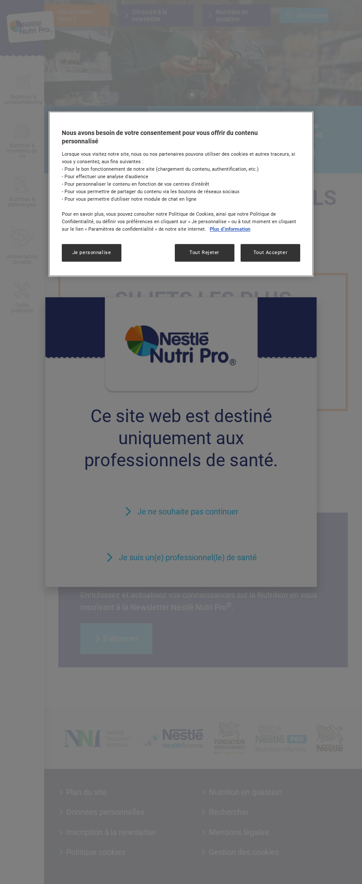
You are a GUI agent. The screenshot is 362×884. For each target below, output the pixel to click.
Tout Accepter (270, 253)
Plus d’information (230, 229)
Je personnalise (91, 253)
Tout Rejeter (204, 253)
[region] (181, 194)
